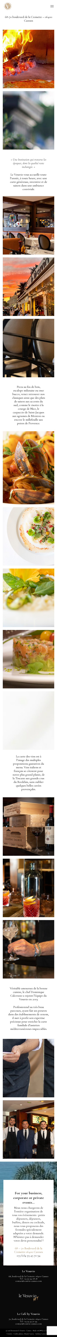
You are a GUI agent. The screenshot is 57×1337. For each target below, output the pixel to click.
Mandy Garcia (29, 1334)
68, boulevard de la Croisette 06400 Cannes (28, 1276)
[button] (52, 6)
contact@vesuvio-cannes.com (28, 1281)
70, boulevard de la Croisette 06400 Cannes (28, 1319)
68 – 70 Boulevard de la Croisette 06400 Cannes (28, 1250)
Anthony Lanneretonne (42, 1334)
